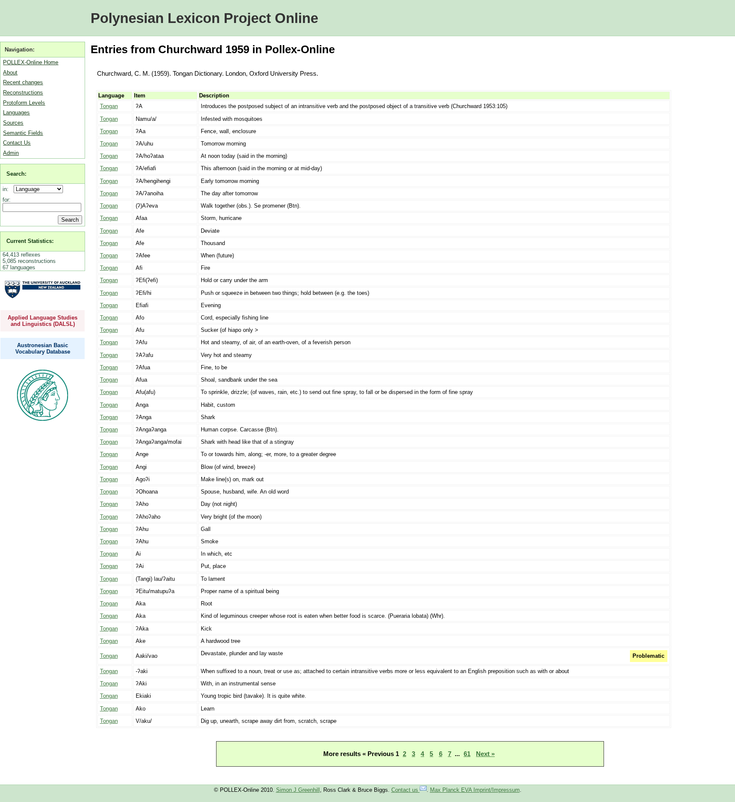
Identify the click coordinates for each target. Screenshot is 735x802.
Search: (16, 174)
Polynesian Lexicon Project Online (204, 18)
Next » (485, 753)
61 (467, 753)
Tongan (109, 106)
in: (7, 189)
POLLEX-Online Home (30, 62)
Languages (16, 112)
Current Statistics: (30, 241)
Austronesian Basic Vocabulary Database (42, 348)
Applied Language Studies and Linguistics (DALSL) (42, 320)
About (10, 72)
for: (7, 200)
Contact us (405, 790)
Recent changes (23, 82)
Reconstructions (23, 92)
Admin (11, 153)
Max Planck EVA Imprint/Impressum (475, 790)
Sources (13, 123)
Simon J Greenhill (298, 790)
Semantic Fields (23, 133)
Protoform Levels (24, 103)
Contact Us (17, 143)
